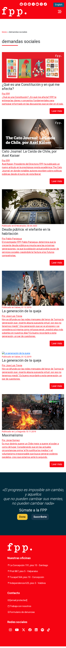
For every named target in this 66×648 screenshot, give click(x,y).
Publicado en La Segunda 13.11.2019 (19, 431)
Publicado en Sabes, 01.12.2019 (16, 307)
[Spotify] (21, 4)
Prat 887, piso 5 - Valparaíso (24, 571)
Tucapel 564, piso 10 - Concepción (27, 577)
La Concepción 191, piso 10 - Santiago (29, 565)
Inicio (4, 32)
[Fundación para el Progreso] (14, 11)
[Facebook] (29, 4)
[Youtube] (37, 4)
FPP (8, 93)
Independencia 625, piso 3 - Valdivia (28, 583)
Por (6, 93)
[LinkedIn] (25, 4)
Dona (22, 516)
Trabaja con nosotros (20, 606)
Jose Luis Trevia (14, 316)
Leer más (57, 111)
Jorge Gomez (13, 440)
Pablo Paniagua (14, 238)
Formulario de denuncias (22, 612)
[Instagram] (41, 4)
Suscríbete (40, 516)
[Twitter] (33, 4)
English (58, 4)
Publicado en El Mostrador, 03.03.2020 (19, 226)
